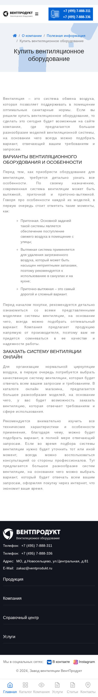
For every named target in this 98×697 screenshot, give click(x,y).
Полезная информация (66, 36)
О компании (32, 36)
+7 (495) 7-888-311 (76, 11)
